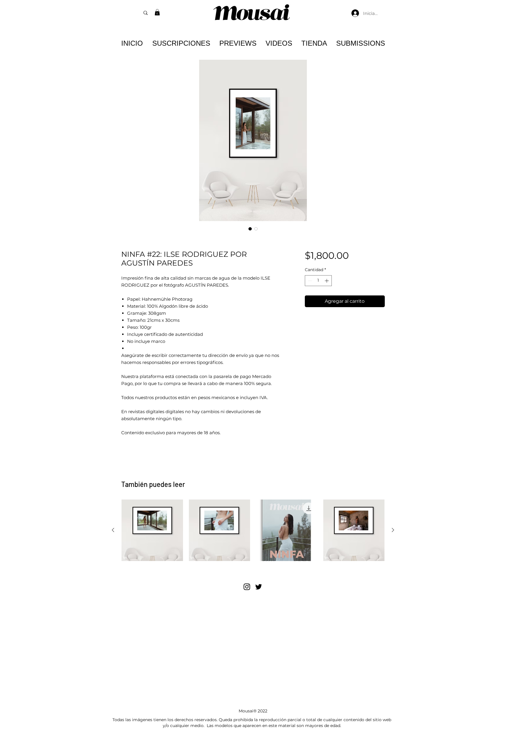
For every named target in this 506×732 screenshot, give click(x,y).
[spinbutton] (318, 281)
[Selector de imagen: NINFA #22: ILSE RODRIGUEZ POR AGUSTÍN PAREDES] (250, 229)
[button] (157, 12)
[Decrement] (309, 281)
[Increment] (327, 281)
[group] (253, 530)
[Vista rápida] (152, 530)
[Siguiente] (392, 529)
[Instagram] (246, 586)
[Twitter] (258, 586)
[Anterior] (113, 529)
